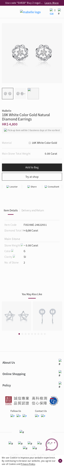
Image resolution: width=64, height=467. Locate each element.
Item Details (11, 210)
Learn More (51, 2)
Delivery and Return (33, 210)
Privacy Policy (28, 463)
